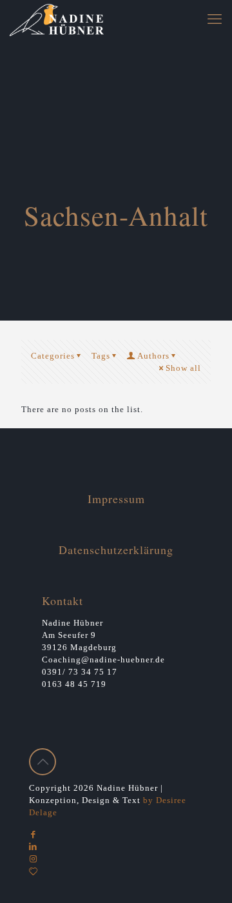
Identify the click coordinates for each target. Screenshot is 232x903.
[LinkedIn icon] (33, 846)
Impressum (116, 498)
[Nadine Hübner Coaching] (57, 19)
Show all (183, 368)
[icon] (33, 871)
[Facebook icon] (33, 834)
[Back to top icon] (42, 761)
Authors (153, 356)
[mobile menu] (215, 19)
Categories (53, 356)
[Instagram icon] (33, 859)
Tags (101, 356)
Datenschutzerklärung (116, 549)
